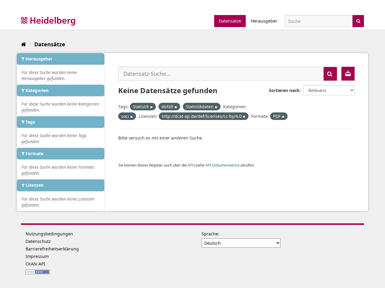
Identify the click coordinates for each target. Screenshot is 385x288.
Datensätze (230, 21)
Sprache (210, 234)
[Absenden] (358, 20)
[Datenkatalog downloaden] (348, 74)
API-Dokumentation (221, 165)
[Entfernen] (151, 107)
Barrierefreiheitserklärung (52, 249)
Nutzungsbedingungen (49, 234)
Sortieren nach (284, 90)
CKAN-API (35, 264)
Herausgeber (264, 21)
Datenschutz (38, 241)
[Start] (23, 44)
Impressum (37, 256)
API (190, 165)
